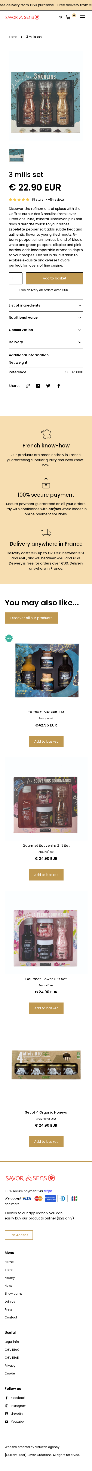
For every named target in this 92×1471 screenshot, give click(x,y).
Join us (10, 1301)
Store (9, 1270)
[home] (22, 17)
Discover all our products (31, 617)
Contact (11, 1317)
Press (8, 1309)
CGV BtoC (12, 1349)
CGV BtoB (12, 1357)
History (10, 1278)
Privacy (10, 1365)
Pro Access (18, 1235)
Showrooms (13, 1293)
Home (9, 1262)
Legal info (12, 1342)
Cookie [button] (10, 1373)
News (8, 1285)
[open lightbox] (46, 96)
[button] (60, 17)
